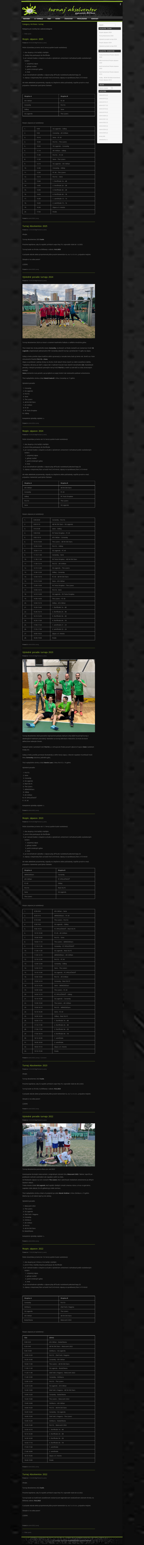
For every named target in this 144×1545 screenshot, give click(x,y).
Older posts (26, 34)
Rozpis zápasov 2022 (32, 1248)
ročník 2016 (102, 102)
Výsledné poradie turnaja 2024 (37, 277)
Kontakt (94, 19)
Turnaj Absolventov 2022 (34, 1474)
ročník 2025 (31, 218)
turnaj (37, 218)
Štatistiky (69, 19)
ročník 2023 (31, 810)
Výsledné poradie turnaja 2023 (37, 652)
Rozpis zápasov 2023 (32, 818)
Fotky (57, 19)
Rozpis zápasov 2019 (105, 80)
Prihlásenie (82, 19)
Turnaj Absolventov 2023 (34, 1065)
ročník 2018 (102, 109)
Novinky (26, 19)
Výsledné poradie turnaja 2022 (37, 1116)
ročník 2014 (102, 95)
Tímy (49, 19)
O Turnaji (38, 19)
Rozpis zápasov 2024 (32, 431)
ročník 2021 (102, 119)
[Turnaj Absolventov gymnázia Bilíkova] (29, 15)
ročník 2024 (31, 423)
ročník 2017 (102, 105)
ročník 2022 (31, 1241)
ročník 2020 (102, 115)
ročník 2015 (102, 98)
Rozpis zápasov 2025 (32, 39)
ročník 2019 (102, 112)
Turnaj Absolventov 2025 (34, 226)
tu (43, 418)
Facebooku (74, 254)
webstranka (102, 139)
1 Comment (43, 1058)
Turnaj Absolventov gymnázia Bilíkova (79, 1541)
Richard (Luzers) (42, 43)
